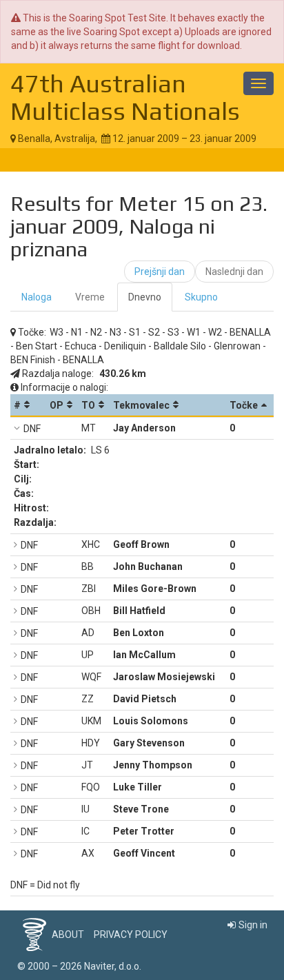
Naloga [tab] (36, 297)
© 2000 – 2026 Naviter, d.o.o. (79, 966)
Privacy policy (131, 934)
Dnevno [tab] (144, 297)
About (68, 934)
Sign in (253, 924)
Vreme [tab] (90, 297)
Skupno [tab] (201, 297)
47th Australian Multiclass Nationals (125, 97)
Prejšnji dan (159, 271)
